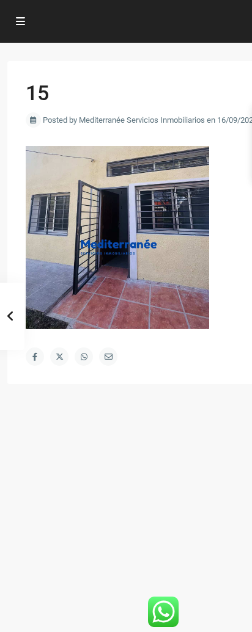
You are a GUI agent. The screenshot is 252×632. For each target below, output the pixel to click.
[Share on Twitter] (59, 356)
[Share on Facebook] (35, 356)
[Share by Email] (108, 356)
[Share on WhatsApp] (84, 356)
